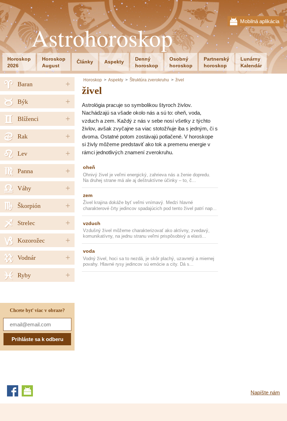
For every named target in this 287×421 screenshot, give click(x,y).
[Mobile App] (27, 390)
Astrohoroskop (102, 38)
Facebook (12, 390)
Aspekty (114, 61)
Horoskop (92, 79)
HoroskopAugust (53, 62)
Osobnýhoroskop (180, 62)
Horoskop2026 (19, 62)
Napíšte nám (265, 392)
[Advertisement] (141, 326)
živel (179, 79)
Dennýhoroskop (146, 62)
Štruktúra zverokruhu (149, 79)
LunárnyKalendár (251, 62)
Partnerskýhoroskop (216, 62)
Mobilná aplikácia (259, 21)
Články (85, 61)
